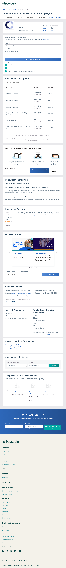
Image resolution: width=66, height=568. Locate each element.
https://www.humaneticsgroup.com (21, 293)
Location (30, 362)
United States (6, 9)
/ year (25, 28)
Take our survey (30, 215)
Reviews (52, 30)
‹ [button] (9, 252)
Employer (14, 9)
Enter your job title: (10, 168)
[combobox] (33, 46)
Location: (7, 43)
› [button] (56, 252)
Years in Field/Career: (11, 52)
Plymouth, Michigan (16, 345)
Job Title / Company (13, 362)
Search (54, 365)
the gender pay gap (45, 334)
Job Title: (8, 423)
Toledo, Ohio (13, 349)
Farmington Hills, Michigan (18, 347)
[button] (8, 17)
